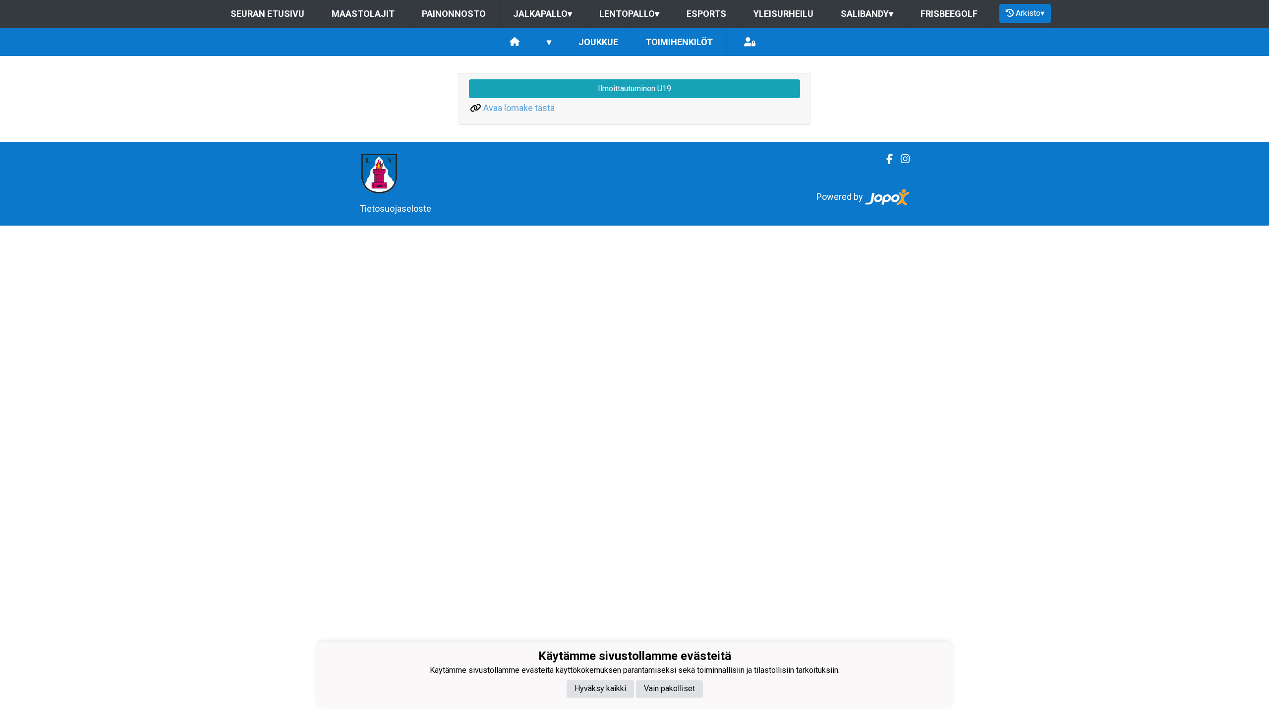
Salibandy (867, 13)
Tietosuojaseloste (395, 208)
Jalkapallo (542, 13)
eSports (706, 13)
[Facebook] (885, 159)
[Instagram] (901, 159)
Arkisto (1030, 13)
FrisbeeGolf (949, 13)
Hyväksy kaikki (600, 688)
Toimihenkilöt (679, 42)
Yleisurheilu (783, 13)
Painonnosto (454, 13)
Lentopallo (629, 13)
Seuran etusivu (267, 13)
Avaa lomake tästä (519, 108)
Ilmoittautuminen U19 (634, 88)
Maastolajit (363, 13)
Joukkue (598, 42)
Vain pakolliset (669, 688)
